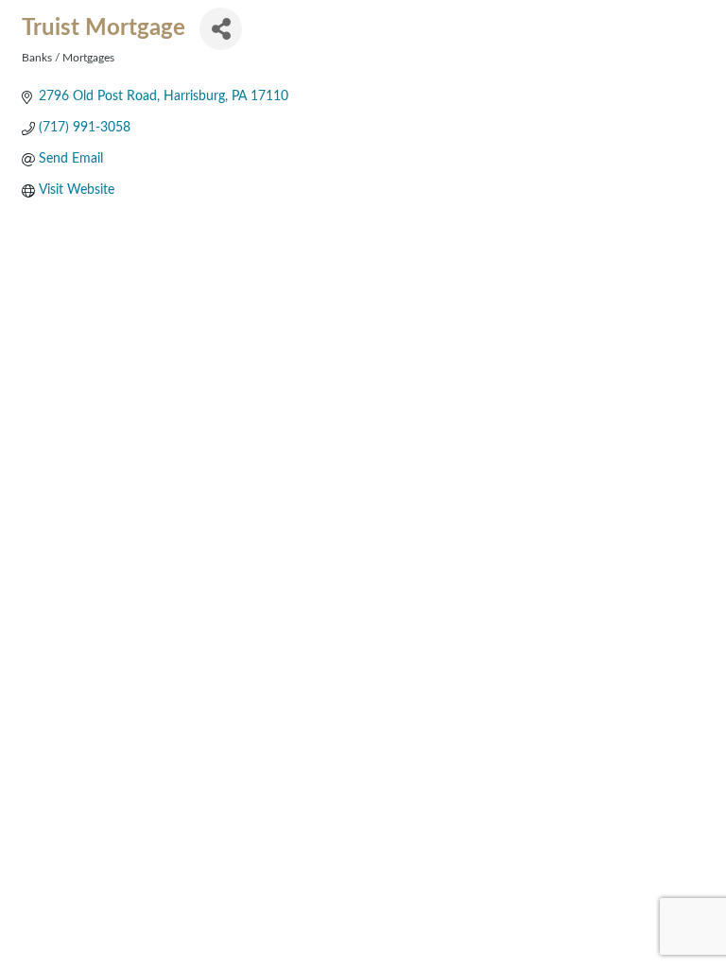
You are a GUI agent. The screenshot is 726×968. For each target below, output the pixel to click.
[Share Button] (220, 29)
